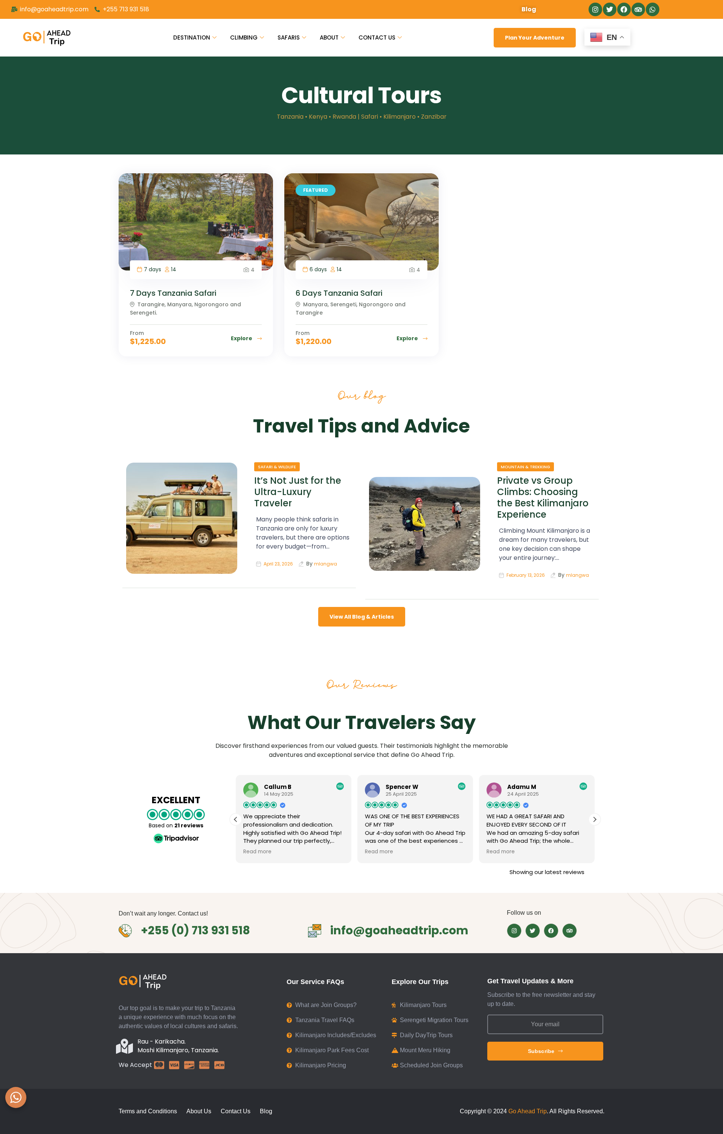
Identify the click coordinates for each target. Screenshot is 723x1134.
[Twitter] (609, 9)
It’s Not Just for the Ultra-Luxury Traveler (297, 491)
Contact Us (376, 37)
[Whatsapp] (652, 9)
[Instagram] (595, 9)
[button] (594, 819)
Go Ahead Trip (527, 1111)
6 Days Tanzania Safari (339, 293)
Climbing (244, 37)
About (329, 37)
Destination (191, 37)
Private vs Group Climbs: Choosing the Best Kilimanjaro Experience (543, 497)
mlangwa (325, 564)
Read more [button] (257, 851)
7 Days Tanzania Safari (173, 293)
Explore (242, 338)
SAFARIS (289, 37)
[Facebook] (624, 9)
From (137, 333)
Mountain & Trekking (525, 467)
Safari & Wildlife (277, 467)
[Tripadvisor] (638, 9)
